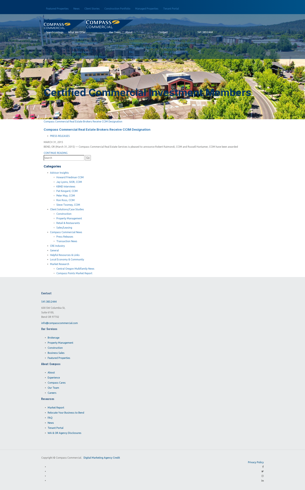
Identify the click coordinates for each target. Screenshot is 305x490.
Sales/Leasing (64, 227)
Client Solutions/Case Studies (67, 209)
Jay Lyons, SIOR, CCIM (69, 181)
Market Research (59, 264)
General (54, 250)
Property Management (69, 218)
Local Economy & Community (67, 259)
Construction (63, 213)
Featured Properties (59, 357)
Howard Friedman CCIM (70, 177)
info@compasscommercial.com (59, 323)
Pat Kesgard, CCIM (67, 190)
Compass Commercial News (66, 232)
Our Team (53, 387)
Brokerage (53, 337)
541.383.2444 (49, 301)
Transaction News (66, 241)
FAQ (50, 417)
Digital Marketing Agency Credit (102, 457)
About (51, 372)
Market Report (56, 407)
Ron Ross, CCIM (65, 200)
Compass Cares (57, 382)
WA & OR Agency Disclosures (64, 432)
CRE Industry (57, 245)
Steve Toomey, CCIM (68, 204)
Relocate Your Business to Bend (66, 412)
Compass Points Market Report (74, 273)
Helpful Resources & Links (65, 255)
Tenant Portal (55, 427)
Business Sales (56, 352)
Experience (54, 377)
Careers (52, 392)
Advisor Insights (59, 172)
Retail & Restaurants (68, 223)
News (51, 422)
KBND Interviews (65, 186)
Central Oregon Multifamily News (75, 268)
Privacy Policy (256, 462)
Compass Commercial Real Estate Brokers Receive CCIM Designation (83, 121)
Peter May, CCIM (65, 195)
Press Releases (60, 135)
